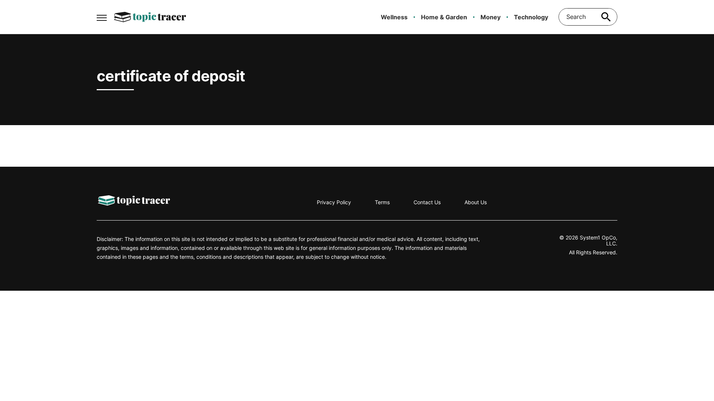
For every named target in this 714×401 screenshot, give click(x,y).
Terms (382, 202)
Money (490, 17)
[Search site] (606, 17)
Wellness (394, 17)
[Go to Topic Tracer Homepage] (150, 17)
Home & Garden (444, 17)
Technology (531, 17)
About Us (475, 202)
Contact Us (427, 202)
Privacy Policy (334, 202)
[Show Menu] (102, 16)
